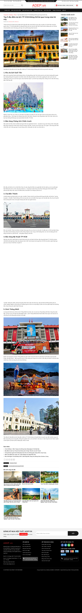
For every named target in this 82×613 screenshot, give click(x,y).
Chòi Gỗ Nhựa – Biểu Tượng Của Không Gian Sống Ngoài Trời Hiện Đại (22, 449)
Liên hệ (64, 10)
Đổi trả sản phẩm (45, 552)
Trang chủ (7, 10)
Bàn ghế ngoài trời (27, 10)
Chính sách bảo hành (46, 548)
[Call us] (68, 545)
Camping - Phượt (12, 14)
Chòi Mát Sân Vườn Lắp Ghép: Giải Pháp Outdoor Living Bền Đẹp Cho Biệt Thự (73, 57)
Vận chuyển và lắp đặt (46, 546)
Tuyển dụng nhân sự (27, 552)
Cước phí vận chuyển (46, 560)
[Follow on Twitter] (65, 545)
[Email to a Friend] (9, 460)
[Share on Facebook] (5, 460)
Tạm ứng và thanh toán (47, 550)
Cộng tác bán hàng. (27, 548)
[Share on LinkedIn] (14, 460)
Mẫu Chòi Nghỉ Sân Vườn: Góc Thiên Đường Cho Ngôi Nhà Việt (20, 454)
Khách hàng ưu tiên (46, 556)
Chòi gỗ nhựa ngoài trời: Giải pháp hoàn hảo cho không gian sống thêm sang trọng (25, 452)
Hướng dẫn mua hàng (46, 544)
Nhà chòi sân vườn (16, 10)
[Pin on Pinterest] (12, 460)
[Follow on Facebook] (62, 545)
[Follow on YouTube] (72, 545)
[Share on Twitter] (7, 460)
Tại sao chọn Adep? (8, 1)
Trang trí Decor (56, 10)
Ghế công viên (47, 10)
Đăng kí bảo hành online (47, 558)
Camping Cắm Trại (38, 10)
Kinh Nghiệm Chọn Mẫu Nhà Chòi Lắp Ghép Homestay (73, 18)
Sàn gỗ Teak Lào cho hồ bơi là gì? (73, 34)
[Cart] (76, 5)
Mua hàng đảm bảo (17, 1)
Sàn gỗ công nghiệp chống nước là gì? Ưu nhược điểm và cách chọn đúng (73, 51)
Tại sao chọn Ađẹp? (27, 554)
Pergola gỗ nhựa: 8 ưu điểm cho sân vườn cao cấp (73, 29)
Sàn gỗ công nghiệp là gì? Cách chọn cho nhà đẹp (73, 39)
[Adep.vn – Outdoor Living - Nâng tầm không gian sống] (41, 5)
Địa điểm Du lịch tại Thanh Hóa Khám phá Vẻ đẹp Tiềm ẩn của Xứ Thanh (23, 450)
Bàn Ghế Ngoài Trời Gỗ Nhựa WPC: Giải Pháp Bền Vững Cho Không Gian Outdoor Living (26, 456)
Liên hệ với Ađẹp (26, 550)
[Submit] (22, 5)
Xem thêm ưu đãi (65, 1)
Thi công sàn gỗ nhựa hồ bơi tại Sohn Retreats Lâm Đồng (73, 24)
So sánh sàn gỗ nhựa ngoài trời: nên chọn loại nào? (73, 45)
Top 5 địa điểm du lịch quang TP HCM (16, 466)
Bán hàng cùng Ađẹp (74, 1)
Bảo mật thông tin (45, 554)
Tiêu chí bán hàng (26, 544)
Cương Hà (16, 21)
